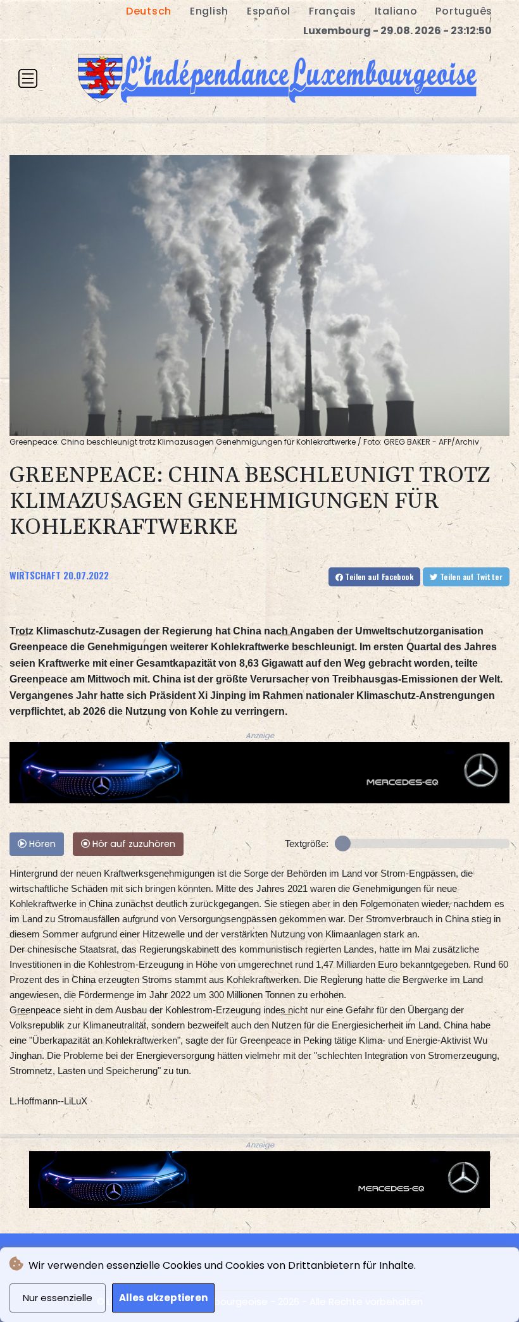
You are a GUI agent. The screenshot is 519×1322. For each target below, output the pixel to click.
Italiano (396, 11)
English (209, 11)
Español (269, 11)
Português (463, 11)
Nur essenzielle (57, 1297)
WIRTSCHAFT (35, 575)
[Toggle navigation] (28, 78)
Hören (41, 843)
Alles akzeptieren (163, 1297)
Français (332, 11)
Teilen (378, 576)
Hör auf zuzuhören (132, 843)
